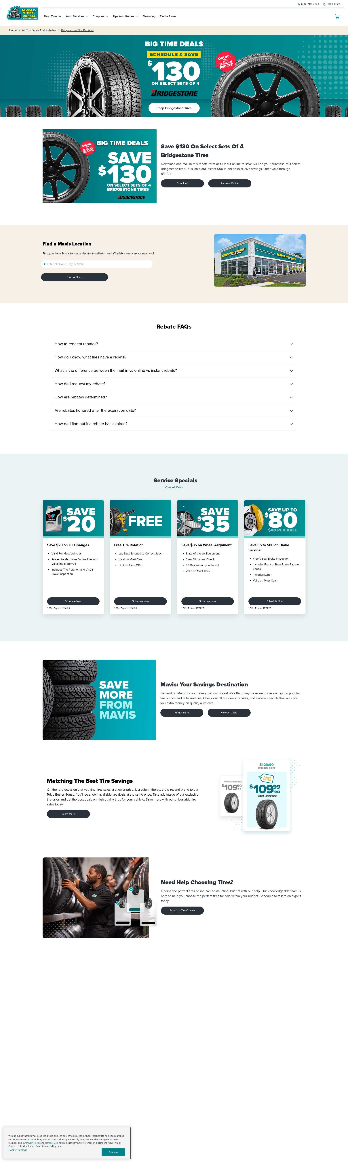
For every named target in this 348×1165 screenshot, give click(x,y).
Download (182, 183)
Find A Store (182, 712)
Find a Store (74, 277)
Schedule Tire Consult (182, 910)
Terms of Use (51, 1142)
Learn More (68, 813)
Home (13, 30)
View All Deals (174, 487)
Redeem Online (230, 183)
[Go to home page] (22, 13)
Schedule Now (73, 601)
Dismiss (113, 1152)
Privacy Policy (33, 1142)
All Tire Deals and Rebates (39, 30)
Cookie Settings (17, 1150)
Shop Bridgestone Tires (174, 108)
